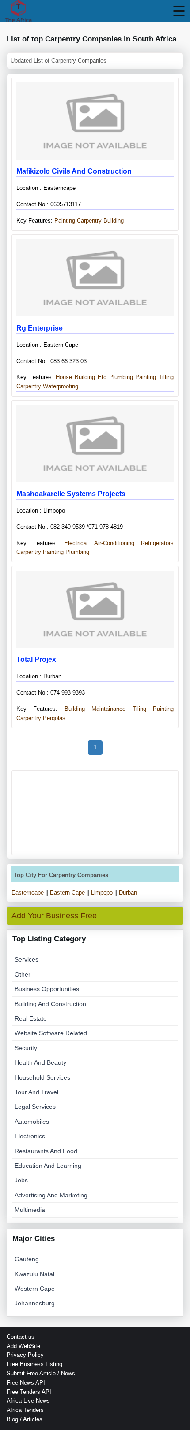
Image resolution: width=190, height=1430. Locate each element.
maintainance (108, 709)
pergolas (54, 718)
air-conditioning (114, 543)
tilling (166, 377)
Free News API (26, 1382)
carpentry (28, 386)
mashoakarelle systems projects (70, 494)
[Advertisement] (95, 813)
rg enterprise (39, 328)
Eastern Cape (67, 892)
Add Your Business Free (54, 915)
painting (145, 377)
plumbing (77, 552)
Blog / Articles (24, 1419)
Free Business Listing (34, 1364)
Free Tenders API (29, 1392)
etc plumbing (115, 377)
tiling (139, 709)
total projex (36, 659)
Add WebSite (23, 1346)
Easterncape (27, 892)
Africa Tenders (25, 1410)
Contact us (20, 1336)
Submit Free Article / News (41, 1373)
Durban (128, 892)
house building (74, 377)
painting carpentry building (88, 220)
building (70, 709)
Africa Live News (28, 1400)
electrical (72, 543)
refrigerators (157, 543)
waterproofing (60, 386)
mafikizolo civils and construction (74, 171)
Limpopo (102, 892)
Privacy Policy (25, 1355)
